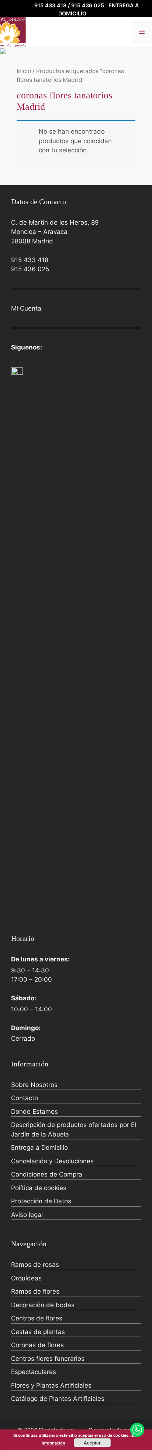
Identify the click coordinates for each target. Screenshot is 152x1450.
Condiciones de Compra (46, 1174)
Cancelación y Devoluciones (52, 1161)
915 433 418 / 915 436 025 (69, 5)
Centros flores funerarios (47, 1358)
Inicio (24, 71)
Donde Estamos (34, 1111)
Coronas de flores (37, 1345)
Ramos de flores (35, 1291)
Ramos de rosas (35, 1264)
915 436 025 (30, 269)
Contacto (24, 1098)
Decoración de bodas (43, 1305)
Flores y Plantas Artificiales (51, 1385)
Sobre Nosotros (34, 1084)
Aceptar (92, 1442)
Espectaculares (33, 1371)
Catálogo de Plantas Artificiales (57, 1398)
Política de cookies (38, 1188)
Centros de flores (36, 1318)
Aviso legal (27, 1214)
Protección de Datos (41, 1201)
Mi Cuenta (26, 308)
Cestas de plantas (38, 1331)
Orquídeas (26, 1278)
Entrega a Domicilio (39, 1147)
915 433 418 (29, 260)
